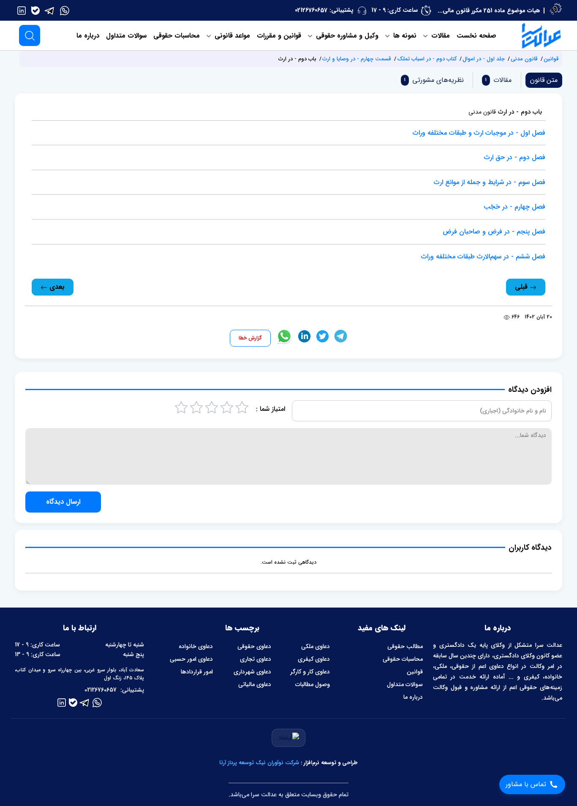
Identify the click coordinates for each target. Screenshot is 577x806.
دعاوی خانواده (196, 646)
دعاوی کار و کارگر (310, 671)
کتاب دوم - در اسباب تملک (427, 58)
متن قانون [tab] (544, 80)
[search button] (29, 35)
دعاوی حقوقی (254, 646)
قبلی (522, 287)
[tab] (496, 80)
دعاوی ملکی (315, 646)
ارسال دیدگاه (63, 502)
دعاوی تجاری (255, 659)
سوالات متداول (126, 35)
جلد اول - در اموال (484, 58)
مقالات (439, 35)
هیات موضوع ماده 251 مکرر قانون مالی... (489, 11)
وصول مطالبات (312, 684)
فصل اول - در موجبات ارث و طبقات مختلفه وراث (479, 133)
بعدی (56, 287)
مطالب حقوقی (405, 646)
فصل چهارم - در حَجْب (514, 206)
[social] (64, 10)
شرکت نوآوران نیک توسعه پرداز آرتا (259, 762)
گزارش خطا (250, 338)
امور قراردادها (197, 671)
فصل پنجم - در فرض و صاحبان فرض (494, 231)
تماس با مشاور (526, 784)
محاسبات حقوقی (176, 35)
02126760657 (311, 10)
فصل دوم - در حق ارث (514, 157)
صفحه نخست (476, 35)
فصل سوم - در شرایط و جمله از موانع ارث (489, 182)
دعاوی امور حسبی (191, 659)
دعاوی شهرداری (252, 671)
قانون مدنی (524, 58)
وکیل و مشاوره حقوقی (346, 35)
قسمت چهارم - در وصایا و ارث (356, 58)
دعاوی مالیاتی (254, 684)
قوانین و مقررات (279, 35)
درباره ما (87, 35)
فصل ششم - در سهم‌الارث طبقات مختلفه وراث (483, 256)
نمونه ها (403, 35)
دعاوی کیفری (314, 659)
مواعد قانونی (231, 35)
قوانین (551, 58)
